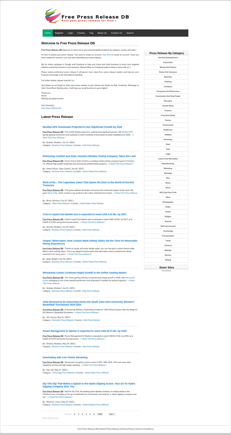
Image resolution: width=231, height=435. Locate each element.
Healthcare (168, 130)
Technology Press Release (63, 373)
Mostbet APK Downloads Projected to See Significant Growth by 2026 (82, 127)
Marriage (168, 173)
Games (168, 120)
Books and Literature (168, 72)
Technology (168, 231)
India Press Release (90, 145)
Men (168, 178)
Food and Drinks (168, 115)
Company (168, 86)
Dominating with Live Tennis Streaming (65, 357)
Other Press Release (61, 203)
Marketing (168, 168)
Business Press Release (62, 145)
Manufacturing (168, 163)
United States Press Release (94, 171)
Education (168, 101)
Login (70, 33)
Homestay (168, 139)
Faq (91, 33)
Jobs (168, 149)
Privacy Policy (127, 429)
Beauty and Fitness (168, 67)
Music (167, 183)
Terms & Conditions (145, 429)
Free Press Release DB (88, 429)
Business (168, 77)
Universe (168, 245)
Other (168, 197)
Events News (168, 106)
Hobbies (168, 135)
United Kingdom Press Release (95, 405)
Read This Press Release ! (54, 137)
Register (59, 33)
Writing (168, 260)
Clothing (168, 82)
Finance (168, 110)
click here (107, 55)
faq (72, 80)
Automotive (168, 62)
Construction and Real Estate (168, 96)
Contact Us (116, 33)
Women (168, 255)
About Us (102, 33)
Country (81, 33)
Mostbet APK (127, 132)
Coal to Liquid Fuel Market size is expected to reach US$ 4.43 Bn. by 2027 (84, 214)
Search (130, 33)
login (65, 57)
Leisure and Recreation (168, 159)
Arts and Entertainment (168, 57)
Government (168, 125)
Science (168, 221)
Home (48, 33)
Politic (167, 207)
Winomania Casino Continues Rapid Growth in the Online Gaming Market (84, 272)
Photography (168, 202)
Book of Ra (52, 193)
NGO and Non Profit (167, 192)
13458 (99, 414)
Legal (168, 154)
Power (168, 212)
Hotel (168, 144)
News (168, 188)
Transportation (168, 236)
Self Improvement (168, 226)
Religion (168, 216)
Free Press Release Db (51, 108)
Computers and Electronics (168, 91)
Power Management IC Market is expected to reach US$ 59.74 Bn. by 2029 (85, 331)
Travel (168, 241)
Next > (112, 414)
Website (168, 250)
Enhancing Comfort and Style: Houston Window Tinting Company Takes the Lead (89, 156)
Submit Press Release (110, 429)
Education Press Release (62, 320)
